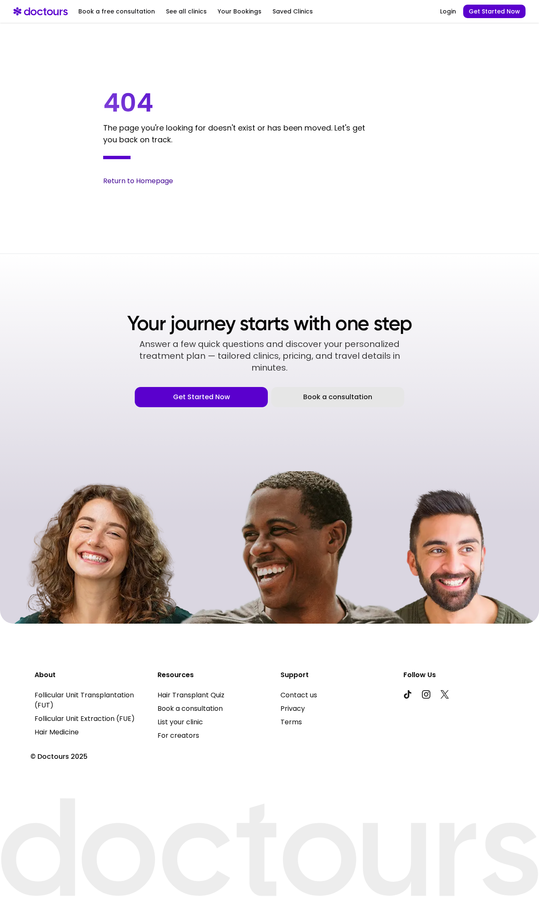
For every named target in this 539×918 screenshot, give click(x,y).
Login (448, 11)
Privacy (292, 708)
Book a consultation (337, 397)
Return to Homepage (138, 181)
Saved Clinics (292, 11)
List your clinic (180, 722)
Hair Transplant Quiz (190, 695)
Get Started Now (494, 11)
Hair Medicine (57, 732)
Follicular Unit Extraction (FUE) (85, 718)
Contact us (298, 695)
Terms (291, 722)
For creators (178, 735)
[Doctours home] (40, 11)
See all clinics (186, 11)
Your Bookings (239, 11)
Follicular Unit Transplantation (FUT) (84, 700)
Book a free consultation (116, 11)
